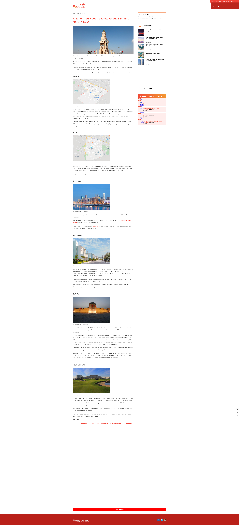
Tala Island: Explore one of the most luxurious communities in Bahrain (153, 53)
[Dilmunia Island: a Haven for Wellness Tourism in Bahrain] (237, 418)
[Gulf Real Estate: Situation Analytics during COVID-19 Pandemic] (237, 415)
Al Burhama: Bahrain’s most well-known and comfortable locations (154, 38)
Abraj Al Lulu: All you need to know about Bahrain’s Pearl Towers (155, 60)
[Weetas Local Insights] (79, 4)
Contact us (226, 1)
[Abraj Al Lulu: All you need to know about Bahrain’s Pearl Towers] (141, 64)
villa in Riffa (96, 226)
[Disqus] (119, 457)
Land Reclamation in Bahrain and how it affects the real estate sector (154, 45)
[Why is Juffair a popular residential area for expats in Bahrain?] (141, 35)
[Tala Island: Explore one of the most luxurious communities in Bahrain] (141, 57)
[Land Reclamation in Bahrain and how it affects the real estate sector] (141, 50)
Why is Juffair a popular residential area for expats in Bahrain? (154, 30)
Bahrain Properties (216, 1)
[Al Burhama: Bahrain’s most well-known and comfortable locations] (141, 42)
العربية (232, 1)
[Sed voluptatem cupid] (142, 105)
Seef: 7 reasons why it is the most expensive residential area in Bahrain (102, 423)
